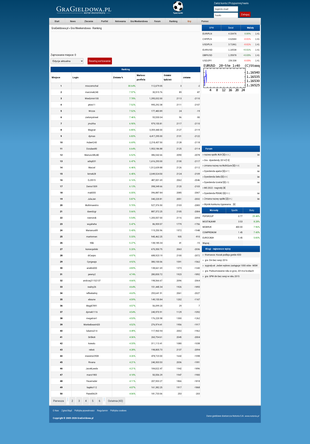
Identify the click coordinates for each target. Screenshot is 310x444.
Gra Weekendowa (139, 21)
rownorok (91, 218)
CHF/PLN (207, 39)
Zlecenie (88, 21)
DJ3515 (92, 180)
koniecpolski (91, 249)
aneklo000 (92, 268)
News (73, 21)
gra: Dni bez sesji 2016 (216, 260)
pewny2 (92, 274)
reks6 (92, 350)
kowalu (91, 343)
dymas (91, 136)
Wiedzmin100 (92, 98)
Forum (157, 21)
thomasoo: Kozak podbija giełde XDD (223, 255)
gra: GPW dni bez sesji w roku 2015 (222, 276)
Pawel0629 (91, 393)
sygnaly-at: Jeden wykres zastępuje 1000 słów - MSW (231, 265)
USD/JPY (207, 60)
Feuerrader (91, 381)
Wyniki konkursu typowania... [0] (219, 204)
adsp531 (91, 161)
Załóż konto (220, 3)
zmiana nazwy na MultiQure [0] (221, 165)
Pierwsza (58, 400)
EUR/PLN (207, 33)
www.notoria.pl (252, 416)
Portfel (104, 21)
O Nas (56, 410)
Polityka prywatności (84, 410)
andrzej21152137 (92, 280)
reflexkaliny (91, 293)
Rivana (91, 362)
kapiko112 (92, 387)
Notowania (120, 21)
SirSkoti (92, 337)
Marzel (91, 167)
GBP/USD (207, 55)
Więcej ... (207, 243)
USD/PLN (207, 44)
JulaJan (92, 199)
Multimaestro (92, 205)
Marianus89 (92, 230)
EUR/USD (207, 50)
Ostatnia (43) (115, 400)
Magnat (92, 130)
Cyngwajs (92, 262)
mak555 (92, 192)
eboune (92, 299)
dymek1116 (92, 312)
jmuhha (92, 123)
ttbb (92, 243)
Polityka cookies (118, 410)
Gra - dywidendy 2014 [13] (216, 160)
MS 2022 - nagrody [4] (214, 188)
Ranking (173, 21)
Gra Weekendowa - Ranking (86, 28)
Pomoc (205, 21)
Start (57, 21)
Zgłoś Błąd (66, 410)
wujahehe (92, 224)
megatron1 (91, 318)
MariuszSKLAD (91, 155)
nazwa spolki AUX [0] (217, 154)
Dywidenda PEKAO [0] (217, 193)
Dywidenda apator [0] (216, 171)
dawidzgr (91, 211)
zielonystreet (91, 117)
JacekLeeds (92, 368)
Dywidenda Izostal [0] (216, 182)
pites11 (92, 105)
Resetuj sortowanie (100, 61)
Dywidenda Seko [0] (216, 177)
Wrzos (92, 111)
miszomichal (91, 86)
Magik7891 (91, 306)
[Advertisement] (125, 40)
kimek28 (91, 174)
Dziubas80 (91, 149)
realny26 (91, 287)
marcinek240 (91, 92)
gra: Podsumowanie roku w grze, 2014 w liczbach (229, 271)
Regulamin (102, 410)
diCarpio (92, 255)
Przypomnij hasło (239, 3)
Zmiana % (118, 77)
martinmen (91, 236)
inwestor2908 (92, 356)
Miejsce (56, 77)
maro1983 (92, 375)
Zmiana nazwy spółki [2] (218, 199)
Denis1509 (91, 186)
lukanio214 (91, 331)
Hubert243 (92, 142)
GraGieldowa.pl (59, 28)
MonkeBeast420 (92, 324)
